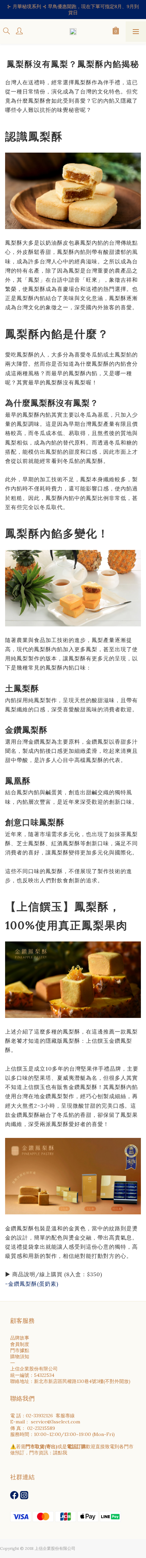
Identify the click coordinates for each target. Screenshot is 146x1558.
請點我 (60, 1453)
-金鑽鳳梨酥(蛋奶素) (31, 1283)
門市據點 (19, 1350)
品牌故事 (19, 1338)
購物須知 (19, 1356)
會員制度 (19, 1344)
